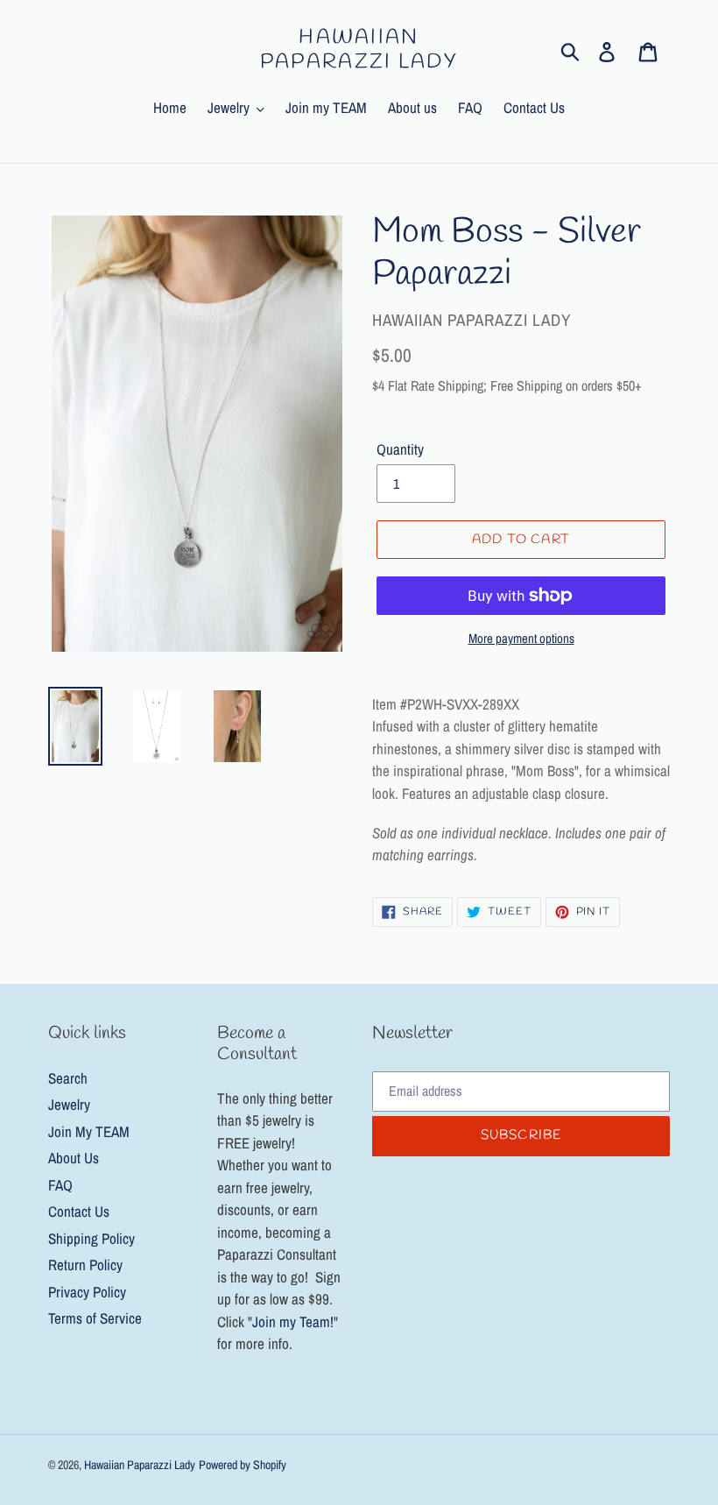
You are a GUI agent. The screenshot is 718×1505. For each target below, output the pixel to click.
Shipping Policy (91, 1238)
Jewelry (69, 1104)
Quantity (400, 449)
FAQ (60, 1185)
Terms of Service (95, 1318)
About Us (73, 1158)
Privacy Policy (87, 1292)
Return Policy (85, 1264)
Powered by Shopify (242, 1465)
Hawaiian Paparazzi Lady (359, 50)
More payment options (521, 638)
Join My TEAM (89, 1131)
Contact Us (78, 1211)
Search (68, 1078)
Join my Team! (293, 1321)
